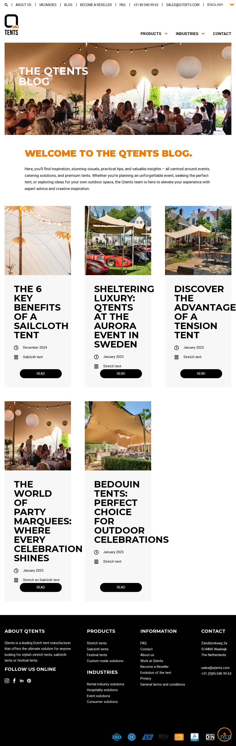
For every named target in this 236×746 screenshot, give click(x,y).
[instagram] (7, 680)
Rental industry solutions (105, 684)
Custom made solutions (105, 661)
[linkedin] (21, 680)
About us (147, 655)
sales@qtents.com (215, 668)
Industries (187, 34)
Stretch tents (97, 643)
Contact (222, 34)
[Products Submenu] (165, 34)
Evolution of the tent (155, 673)
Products (151, 34)
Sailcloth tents (98, 649)
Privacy (145, 678)
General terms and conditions (162, 684)
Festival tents (97, 655)
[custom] (29, 680)
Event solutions (98, 696)
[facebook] (14, 680)
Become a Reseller (154, 667)
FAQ (143, 643)
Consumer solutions (102, 702)
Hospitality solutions (102, 690)
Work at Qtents (151, 661)
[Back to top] (224, 734)
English (215, 5)
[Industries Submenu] (202, 34)
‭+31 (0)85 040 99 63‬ (216, 674)
